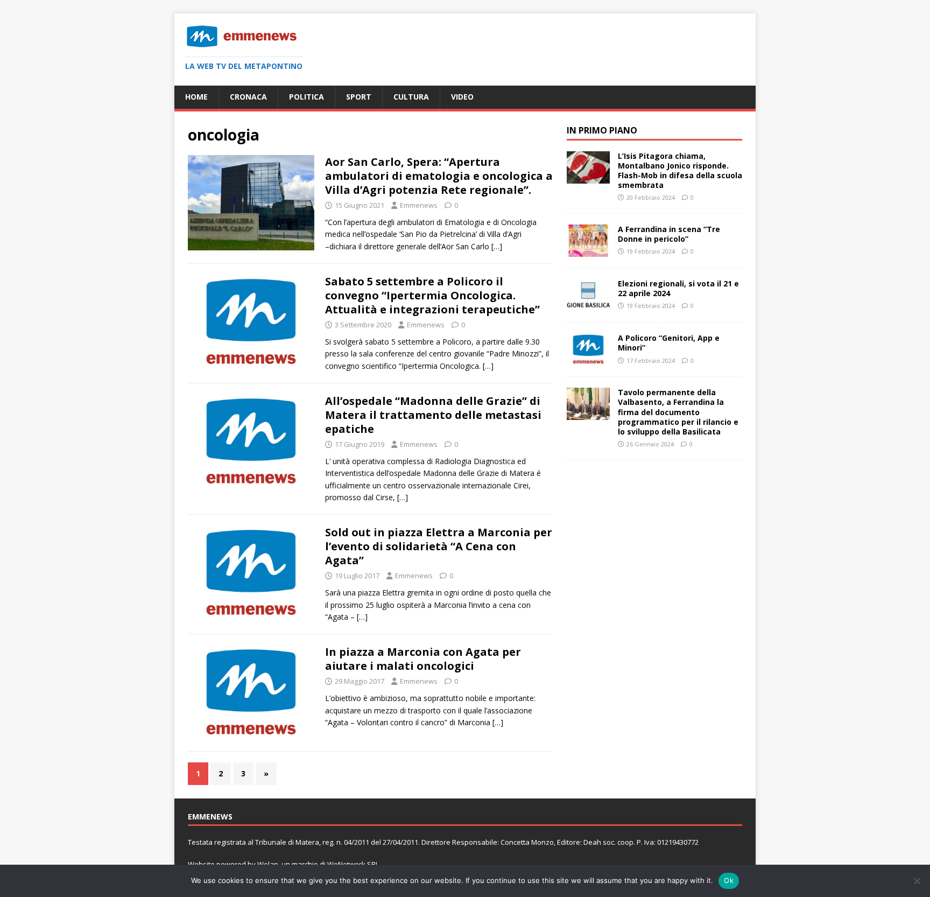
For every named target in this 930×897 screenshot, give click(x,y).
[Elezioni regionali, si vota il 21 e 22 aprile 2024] (588, 305)
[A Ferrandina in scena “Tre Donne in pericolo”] (588, 251)
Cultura (411, 97)
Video (462, 97)
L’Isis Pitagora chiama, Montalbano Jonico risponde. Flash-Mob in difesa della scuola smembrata (680, 171)
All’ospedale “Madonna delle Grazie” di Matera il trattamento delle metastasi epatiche (433, 415)
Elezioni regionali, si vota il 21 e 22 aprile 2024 (678, 288)
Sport (358, 97)
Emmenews (419, 205)
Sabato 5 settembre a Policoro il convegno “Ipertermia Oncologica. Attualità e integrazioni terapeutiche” (432, 295)
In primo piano (602, 130)
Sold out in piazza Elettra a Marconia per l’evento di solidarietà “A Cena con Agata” (438, 546)
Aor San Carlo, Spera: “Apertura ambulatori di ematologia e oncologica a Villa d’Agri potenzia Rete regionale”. (439, 176)
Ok (729, 880)
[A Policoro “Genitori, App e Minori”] (588, 359)
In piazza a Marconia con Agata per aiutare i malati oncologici (423, 658)
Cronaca (248, 97)
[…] (496, 246)
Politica (306, 97)
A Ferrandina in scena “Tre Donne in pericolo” (669, 234)
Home (196, 97)
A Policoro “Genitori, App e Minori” (669, 343)
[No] (916, 880)
